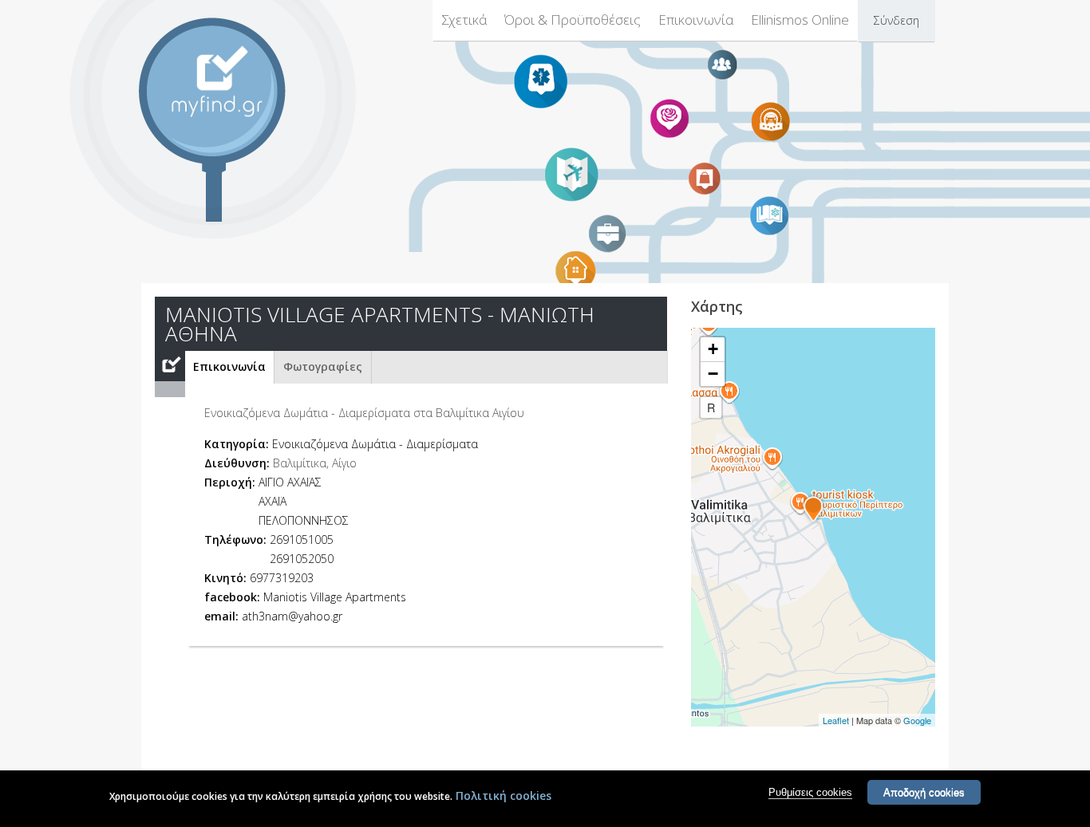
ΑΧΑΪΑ (272, 501)
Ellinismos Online (800, 19)
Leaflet (836, 720)
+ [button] (713, 349)
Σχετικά (464, 19)
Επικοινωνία (695, 19)
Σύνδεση (896, 20)
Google (917, 720)
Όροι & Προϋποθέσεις (572, 19)
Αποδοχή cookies (924, 792)
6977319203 (282, 577)
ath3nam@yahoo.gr (292, 616)
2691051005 (302, 539)
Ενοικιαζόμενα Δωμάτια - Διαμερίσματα (375, 443)
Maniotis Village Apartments (334, 596)
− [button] (713, 374)
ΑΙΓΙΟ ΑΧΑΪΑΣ (290, 482)
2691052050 (302, 558)
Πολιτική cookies (503, 795)
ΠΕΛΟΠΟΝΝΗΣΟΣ (304, 520)
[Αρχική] (225, 81)
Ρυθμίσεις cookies (810, 792)
